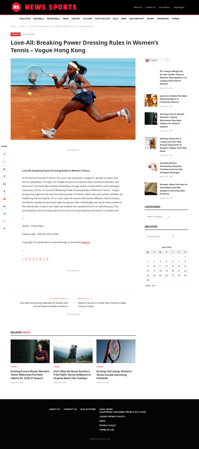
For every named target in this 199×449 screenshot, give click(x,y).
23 (148, 275)
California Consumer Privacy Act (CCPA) (122, 412)
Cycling (87, 18)
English (153, 60)
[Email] (4, 184)
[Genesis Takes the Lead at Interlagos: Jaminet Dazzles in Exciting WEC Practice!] (151, 189)
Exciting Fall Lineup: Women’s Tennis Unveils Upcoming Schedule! (114, 375)
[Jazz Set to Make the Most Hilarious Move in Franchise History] (151, 100)
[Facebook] (4, 154)
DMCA (102, 421)
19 (166, 270)
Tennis (175, 18)
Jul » (154, 285)
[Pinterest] (4, 176)
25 (160, 275)
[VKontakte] (4, 206)
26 (166, 275)
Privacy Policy (107, 425)
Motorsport (137, 18)
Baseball (39, 18)
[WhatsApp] (4, 221)
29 (185, 275)
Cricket (76, 18)
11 (160, 266)
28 (179, 275)
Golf (115, 18)
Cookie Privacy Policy (112, 416)
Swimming (163, 18)
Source (86, 242)
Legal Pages (179, 7)
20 (173, 270)
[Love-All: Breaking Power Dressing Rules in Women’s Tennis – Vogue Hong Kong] (73, 99)
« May (147, 285)
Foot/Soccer (102, 18)
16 (148, 270)
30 (148, 280)
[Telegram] (4, 213)
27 (173, 275)
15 (185, 266)
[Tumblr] (4, 191)
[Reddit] (4, 199)
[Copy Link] (4, 228)
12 (166, 266)
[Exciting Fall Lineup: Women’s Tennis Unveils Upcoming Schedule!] (115, 351)
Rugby (150, 18)
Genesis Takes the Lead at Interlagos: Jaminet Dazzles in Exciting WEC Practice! (173, 189)
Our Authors (164, 7)
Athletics (25, 18)
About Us (138, 7)
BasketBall (53, 18)
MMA (124, 18)
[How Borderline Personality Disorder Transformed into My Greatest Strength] (151, 167)
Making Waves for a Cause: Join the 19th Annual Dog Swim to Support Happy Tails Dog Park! (173, 144)
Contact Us (150, 7)
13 (173, 266)
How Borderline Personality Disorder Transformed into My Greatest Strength (171, 167)
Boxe (66, 18)
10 (154, 266)
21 (179, 270)
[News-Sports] (44, 7)
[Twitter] (4, 162)
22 (185, 270)
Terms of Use (106, 429)
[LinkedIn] (4, 169)
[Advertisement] (73, 156)
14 (179, 266)
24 (154, 275)
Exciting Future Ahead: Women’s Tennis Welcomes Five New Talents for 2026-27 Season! (30, 375)
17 (154, 270)
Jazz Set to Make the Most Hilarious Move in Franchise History (173, 99)
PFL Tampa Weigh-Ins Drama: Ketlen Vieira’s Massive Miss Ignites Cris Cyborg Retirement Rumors (173, 77)
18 (160, 270)
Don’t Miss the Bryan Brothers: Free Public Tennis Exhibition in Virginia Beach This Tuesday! (72, 375)
